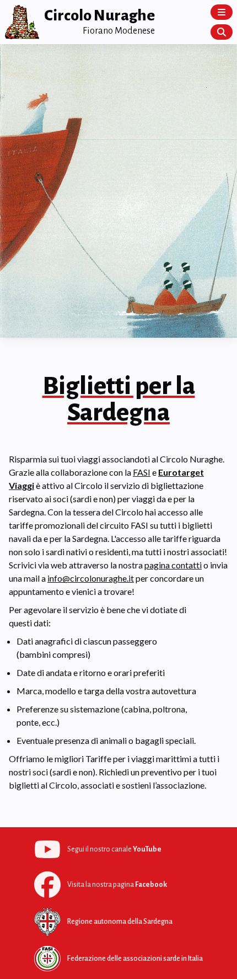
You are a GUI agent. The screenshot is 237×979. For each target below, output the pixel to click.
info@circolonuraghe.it (90, 578)
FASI (141, 472)
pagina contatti (173, 565)
